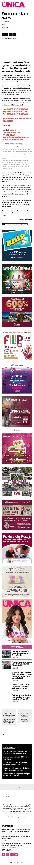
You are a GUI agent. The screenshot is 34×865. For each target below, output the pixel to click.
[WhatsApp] (14, 34)
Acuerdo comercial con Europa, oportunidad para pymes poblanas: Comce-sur (16, 775)
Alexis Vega (8, 224)
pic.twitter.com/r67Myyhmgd (13, 140)
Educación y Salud (7, 847)
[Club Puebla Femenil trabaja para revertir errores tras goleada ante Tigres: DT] (6, 698)
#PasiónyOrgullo (9, 135)
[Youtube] (16, 854)
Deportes (15, 657)
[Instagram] (7, 854)
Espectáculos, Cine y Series (9, 840)
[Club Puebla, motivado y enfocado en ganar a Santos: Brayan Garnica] (6, 654)
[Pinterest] (10, 34)
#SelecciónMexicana (10, 137)
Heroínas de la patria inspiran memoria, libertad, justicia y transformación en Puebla (16, 769)
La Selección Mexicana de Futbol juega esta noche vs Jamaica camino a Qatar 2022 (9, 722)
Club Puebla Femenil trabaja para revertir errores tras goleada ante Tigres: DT (21, 697)
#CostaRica (24, 137)
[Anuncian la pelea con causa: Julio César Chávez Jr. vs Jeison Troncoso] (6, 665)
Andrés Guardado (17, 224)
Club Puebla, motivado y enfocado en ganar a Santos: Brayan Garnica (22, 653)
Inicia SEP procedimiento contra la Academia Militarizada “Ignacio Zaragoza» (15, 763)
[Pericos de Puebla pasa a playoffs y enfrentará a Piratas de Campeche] (6, 687)
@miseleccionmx (22, 109)
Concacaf (24, 224)
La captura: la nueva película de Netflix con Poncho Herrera (16, 837)
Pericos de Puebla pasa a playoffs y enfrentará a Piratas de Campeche (20, 686)
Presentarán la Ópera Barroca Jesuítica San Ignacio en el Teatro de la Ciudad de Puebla (15, 752)
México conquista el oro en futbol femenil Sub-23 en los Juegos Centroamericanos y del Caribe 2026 (22, 675)
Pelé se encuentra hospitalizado (25, 720)
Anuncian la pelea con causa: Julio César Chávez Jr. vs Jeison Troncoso (22, 664)
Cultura (4, 833)
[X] (6, 34)
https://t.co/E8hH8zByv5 (11, 133)
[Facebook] (3, 34)
